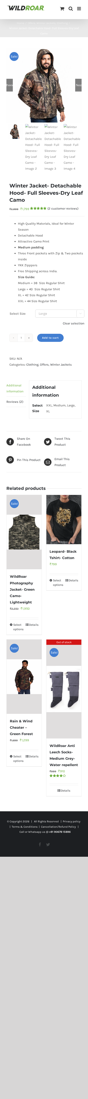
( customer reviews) (62, 208)
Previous (9, 85)
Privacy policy (71, 821)
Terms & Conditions (25, 826)
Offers (44, 364)
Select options (18, 627)
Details (33, 625)
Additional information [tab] (14, 388)
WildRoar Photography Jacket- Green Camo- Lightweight (22, 589)
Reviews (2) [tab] (14, 402)
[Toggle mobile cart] (62, 8)
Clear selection (73, 323)
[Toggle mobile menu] (79, 8)
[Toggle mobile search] (71, 8)
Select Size (18, 314)
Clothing (32, 364)
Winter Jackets (61, 364)
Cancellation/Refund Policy (58, 826)
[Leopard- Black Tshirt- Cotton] (63, 519)
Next (79, 85)
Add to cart (50, 337)
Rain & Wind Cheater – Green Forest (21, 727)
